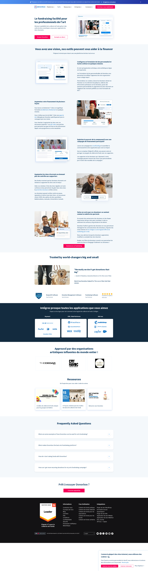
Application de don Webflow (105, 517)
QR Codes (53, 124)
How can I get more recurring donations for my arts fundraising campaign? (62, 467)
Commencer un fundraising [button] (74, 246)
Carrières (65, 513)
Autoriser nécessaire (126, 566)
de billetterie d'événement (48, 110)
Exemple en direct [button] (59, 37)
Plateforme (50, 7)
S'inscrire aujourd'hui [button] (74, 490)
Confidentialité (67, 519)
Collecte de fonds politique (87, 507)
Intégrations (101, 504)
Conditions (66, 517)
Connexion (88, 7)
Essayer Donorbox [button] (42, 37)
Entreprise (77, 7)
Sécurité (65, 521)
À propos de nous (68, 509)
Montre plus (125, 562)
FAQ (64, 515)
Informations (67, 504)
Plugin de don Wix (102, 513)
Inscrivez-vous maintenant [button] (105, 7)
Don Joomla (100, 519)
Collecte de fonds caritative (87, 519)
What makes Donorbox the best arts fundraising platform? (57, 445)
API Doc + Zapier (102, 521)
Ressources (67, 7)
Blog (64, 511)
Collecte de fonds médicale (87, 509)
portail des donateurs (42, 190)
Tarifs (59, 7)
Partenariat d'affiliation (69, 523)
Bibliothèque (66, 525)
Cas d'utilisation (84, 504)
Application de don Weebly (105, 515)
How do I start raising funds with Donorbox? (52, 456)
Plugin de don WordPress (104, 507)
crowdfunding (96, 146)
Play (52, 275)
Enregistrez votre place (109, 2)
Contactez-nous (67, 507)
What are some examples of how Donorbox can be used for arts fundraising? (63, 434)
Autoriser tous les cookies (110, 566)
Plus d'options (139, 566)
